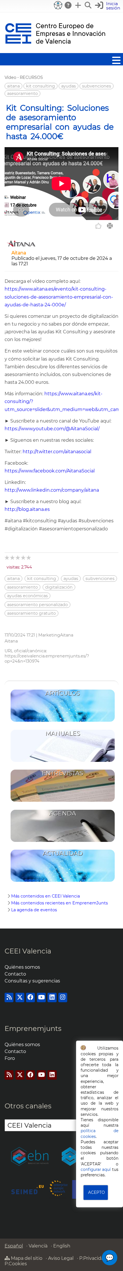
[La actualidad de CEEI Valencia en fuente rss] (9, 997)
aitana (13, 86)
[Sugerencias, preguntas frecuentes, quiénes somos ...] (68, 5)
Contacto (15, 974)
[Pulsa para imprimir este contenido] (110, 226)
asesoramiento (22, 93)
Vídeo (10, 77)
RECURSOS (31, 77)
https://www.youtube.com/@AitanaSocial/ (52, 428)
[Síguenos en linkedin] (51, 997)
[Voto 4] (23, 557)
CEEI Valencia (28, 951)
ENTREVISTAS (62, 773)
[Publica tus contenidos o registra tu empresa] (78, 5)
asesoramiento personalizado (37, 604)
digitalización (59, 587)
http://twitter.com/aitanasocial (57, 451)
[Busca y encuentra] (88, 5)
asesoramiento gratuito (31, 613)
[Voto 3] (18, 557)
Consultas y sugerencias (32, 981)
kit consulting (40, 86)
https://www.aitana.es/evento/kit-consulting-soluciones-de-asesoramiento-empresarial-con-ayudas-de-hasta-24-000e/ (59, 296)
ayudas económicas (27, 595)
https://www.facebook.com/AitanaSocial (50, 471)
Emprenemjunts (33, 1028)
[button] (108, 5)
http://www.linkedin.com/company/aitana (52, 490)
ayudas (68, 86)
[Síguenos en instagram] (62, 997)
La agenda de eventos (34, 909)
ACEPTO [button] (96, 1192)
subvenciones (96, 86)
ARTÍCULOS (62, 693)
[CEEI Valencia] (55, 50)
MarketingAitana (55, 635)
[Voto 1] (7, 557)
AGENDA (62, 813)
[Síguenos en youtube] (41, 997)
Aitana (18, 253)
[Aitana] (21, 247)
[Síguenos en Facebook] (30, 997)
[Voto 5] (29, 557)
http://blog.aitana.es (27, 509)
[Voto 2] (12, 557)
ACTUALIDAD (63, 853)
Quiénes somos (22, 967)
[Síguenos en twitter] (19, 997)
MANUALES (62, 733)
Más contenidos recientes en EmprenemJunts (59, 903)
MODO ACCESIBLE (58, 5)
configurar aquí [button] (96, 1169)
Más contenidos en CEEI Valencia (45, 896)
